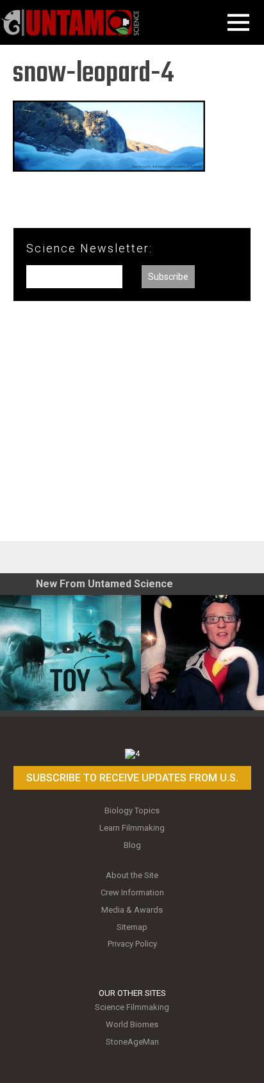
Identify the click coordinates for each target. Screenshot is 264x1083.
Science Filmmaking (132, 1007)
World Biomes (132, 1024)
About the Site (132, 875)
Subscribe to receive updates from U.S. (132, 778)
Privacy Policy (132, 944)
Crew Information (132, 892)
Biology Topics (132, 810)
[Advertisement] (132, 426)
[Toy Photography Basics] (70, 652)
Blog (132, 845)
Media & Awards (132, 910)
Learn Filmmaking (132, 828)
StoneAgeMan (132, 1041)
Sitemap (132, 927)
